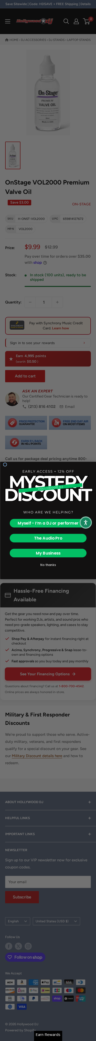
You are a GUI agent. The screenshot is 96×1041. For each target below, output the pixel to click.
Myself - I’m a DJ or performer (48, 523)
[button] (86, 522)
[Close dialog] (4, 464)
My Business (48, 553)
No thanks (48, 565)
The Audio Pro (48, 538)
